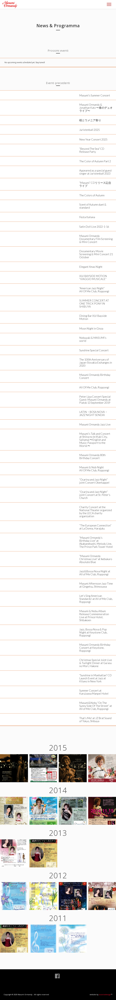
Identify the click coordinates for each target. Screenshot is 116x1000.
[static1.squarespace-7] (14, 853)
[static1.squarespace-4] (43, 811)
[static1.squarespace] (73, 768)
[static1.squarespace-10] (43, 896)
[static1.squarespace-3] (14, 811)
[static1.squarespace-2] (43, 768)
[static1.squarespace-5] (73, 811)
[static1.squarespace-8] (43, 853)
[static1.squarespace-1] (14, 768)
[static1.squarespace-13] (43, 939)
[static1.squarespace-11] (73, 896)
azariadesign (105, 994)
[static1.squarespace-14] (73, 939)
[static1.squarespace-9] (14, 896)
